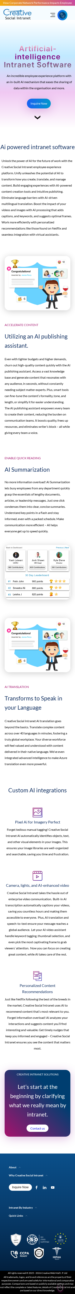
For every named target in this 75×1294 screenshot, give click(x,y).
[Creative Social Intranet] (37, 1247)
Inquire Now (39, 103)
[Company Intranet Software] (18, 22)
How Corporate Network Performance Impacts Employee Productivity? (37, 2)
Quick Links (16, 1215)
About (12, 1167)
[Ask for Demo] (62, 15)
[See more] (37, 119)
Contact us (37, 1128)
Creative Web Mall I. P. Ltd (54, 1273)
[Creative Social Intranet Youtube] (53, 1187)
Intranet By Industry (21, 1207)
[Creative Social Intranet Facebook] (37, 1187)
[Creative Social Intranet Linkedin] (45, 1187)
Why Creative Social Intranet (26, 1175)
